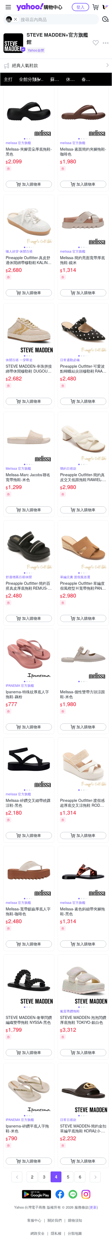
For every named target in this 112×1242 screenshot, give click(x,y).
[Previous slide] (7, 111)
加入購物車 (31, 184)
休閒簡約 (72, 79)
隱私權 (56, 1233)
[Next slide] (50, 111)
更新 (93, 1207)
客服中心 (34, 1220)
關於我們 (55, 1220)
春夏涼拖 (88, 79)
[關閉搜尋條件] (15, 19)
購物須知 (75, 1220)
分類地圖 (75, 1233)
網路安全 (37, 1233)
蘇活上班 (56, 79)
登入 (80, 7)
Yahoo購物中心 (39, 7)
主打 (8, 79)
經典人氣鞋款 (25, 65)
